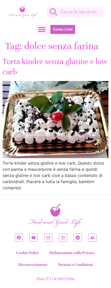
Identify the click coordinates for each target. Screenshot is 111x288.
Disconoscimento (32, 264)
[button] (42, 29)
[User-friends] (92, 237)
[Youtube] (33, 237)
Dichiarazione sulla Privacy (72, 252)
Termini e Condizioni (75, 264)
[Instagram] (48, 237)
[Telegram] (78, 237)
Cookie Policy (27, 252)
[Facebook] (19, 237)
